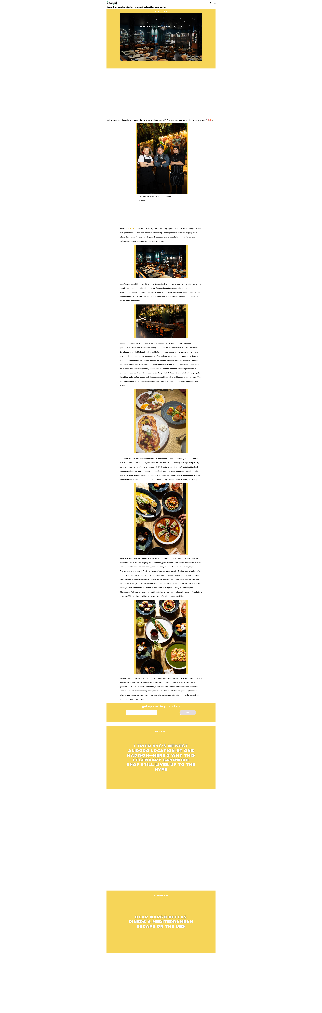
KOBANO (131, 228)
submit (188, 712)
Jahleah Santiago (151, 26)
